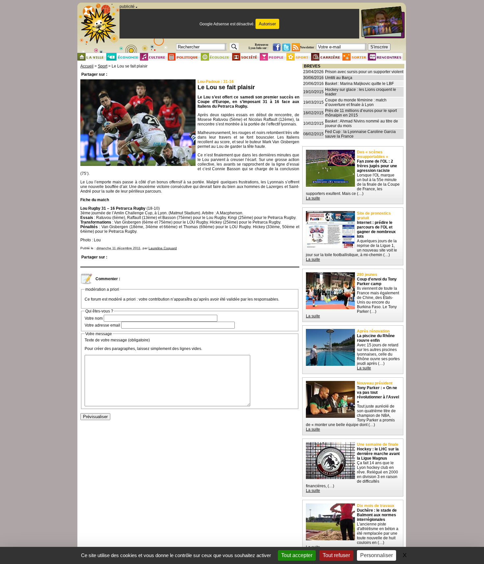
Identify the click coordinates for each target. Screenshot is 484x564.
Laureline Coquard (162, 248)
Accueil (87, 66)
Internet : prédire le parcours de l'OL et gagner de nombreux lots (376, 229)
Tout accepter (296, 555)
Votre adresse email (102, 325)
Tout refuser (336, 555)
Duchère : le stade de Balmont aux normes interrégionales (377, 515)
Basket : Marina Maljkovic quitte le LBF (359, 83)
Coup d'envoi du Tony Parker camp (377, 281)
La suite (313, 198)
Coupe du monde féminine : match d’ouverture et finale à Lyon (356, 102)
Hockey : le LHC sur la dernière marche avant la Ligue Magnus (378, 454)
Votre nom (94, 318)
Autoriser (267, 23)
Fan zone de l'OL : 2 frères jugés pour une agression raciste (377, 166)
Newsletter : (308, 47)
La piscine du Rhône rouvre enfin (376, 338)
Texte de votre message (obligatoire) (117, 340)
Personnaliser (376, 555)
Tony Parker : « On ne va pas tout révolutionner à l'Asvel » (378, 395)
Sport (102, 66)
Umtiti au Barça (338, 77)
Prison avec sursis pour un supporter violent (364, 71)
